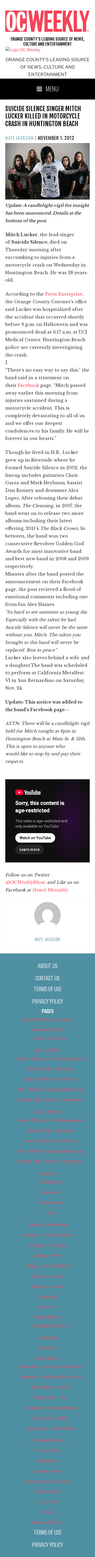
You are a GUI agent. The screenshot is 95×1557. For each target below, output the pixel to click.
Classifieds (47, 1296)
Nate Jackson (19, 137)
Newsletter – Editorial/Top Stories (50, 1377)
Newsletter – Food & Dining (50, 1408)
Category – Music (47, 1276)
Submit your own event (47, 1481)
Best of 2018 (47, 1050)
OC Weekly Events (48, 1440)
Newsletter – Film (50, 1397)
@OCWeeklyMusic (26, 882)
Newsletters (47, 1358)
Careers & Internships (47, 1224)
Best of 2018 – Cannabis (50, 1069)
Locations (50, 1192)
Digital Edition (48, 1317)
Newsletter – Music (51, 1418)
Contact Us (47, 978)
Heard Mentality (50, 890)
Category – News (47, 1286)
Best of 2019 (47, 1112)
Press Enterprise (63, 294)
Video (47, 1512)
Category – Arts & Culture (47, 1235)
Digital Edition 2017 (51, 1325)
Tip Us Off (47, 1501)
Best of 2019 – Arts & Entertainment (51, 1120)
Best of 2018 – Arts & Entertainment (51, 1059)
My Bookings (51, 1202)
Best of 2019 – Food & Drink (51, 1141)
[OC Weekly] (22, 50)
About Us (48, 966)
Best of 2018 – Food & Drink (51, 1079)
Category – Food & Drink (47, 1266)
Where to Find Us (47, 1522)
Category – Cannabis (47, 1245)
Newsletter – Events (50, 1387)
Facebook (28, 385)
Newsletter (47, 1348)
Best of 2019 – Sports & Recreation (50, 1161)
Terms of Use (47, 989)
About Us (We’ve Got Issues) (47, 1019)
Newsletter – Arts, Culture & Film (51, 1366)
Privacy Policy (47, 1001)
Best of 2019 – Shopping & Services (50, 1151)
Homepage (47, 1337)
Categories (50, 1182)
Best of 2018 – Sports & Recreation (50, 1100)
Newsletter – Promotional (51, 1428)
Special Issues (47, 1471)
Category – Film (47, 1255)
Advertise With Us (48, 1029)
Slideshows (47, 1461)
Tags (50, 1213)
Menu (52, 88)
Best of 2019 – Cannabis (50, 1130)
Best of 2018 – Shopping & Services (50, 1089)
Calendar (47, 1173)
